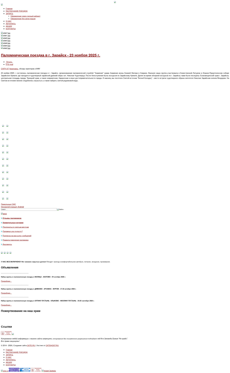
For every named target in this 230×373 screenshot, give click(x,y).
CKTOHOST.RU (52, 345)
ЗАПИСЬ (9, 13)
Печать (9, 62)
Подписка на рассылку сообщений (17, 235)
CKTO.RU (31, 345)
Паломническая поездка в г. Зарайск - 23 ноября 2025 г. (50, 55)
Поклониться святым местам (16, 227)
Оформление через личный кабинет (25, 16)
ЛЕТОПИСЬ (11, 23)
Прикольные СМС (8, 204)
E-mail (10, 64)
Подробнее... (6, 281)
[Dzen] (5, 253)
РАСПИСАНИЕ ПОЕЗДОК (17, 11)
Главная (9, 8)
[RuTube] (11, 253)
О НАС (9, 21)
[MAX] (2, 253)
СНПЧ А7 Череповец (9, 68)
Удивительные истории (13, 222)
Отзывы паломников (12, 218)
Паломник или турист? (13, 231)
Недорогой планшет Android (12, 206)
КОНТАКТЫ (11, 28)
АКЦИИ (9, 26)
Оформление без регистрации (23, 18)
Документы (7, 244)
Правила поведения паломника (15, 240)
